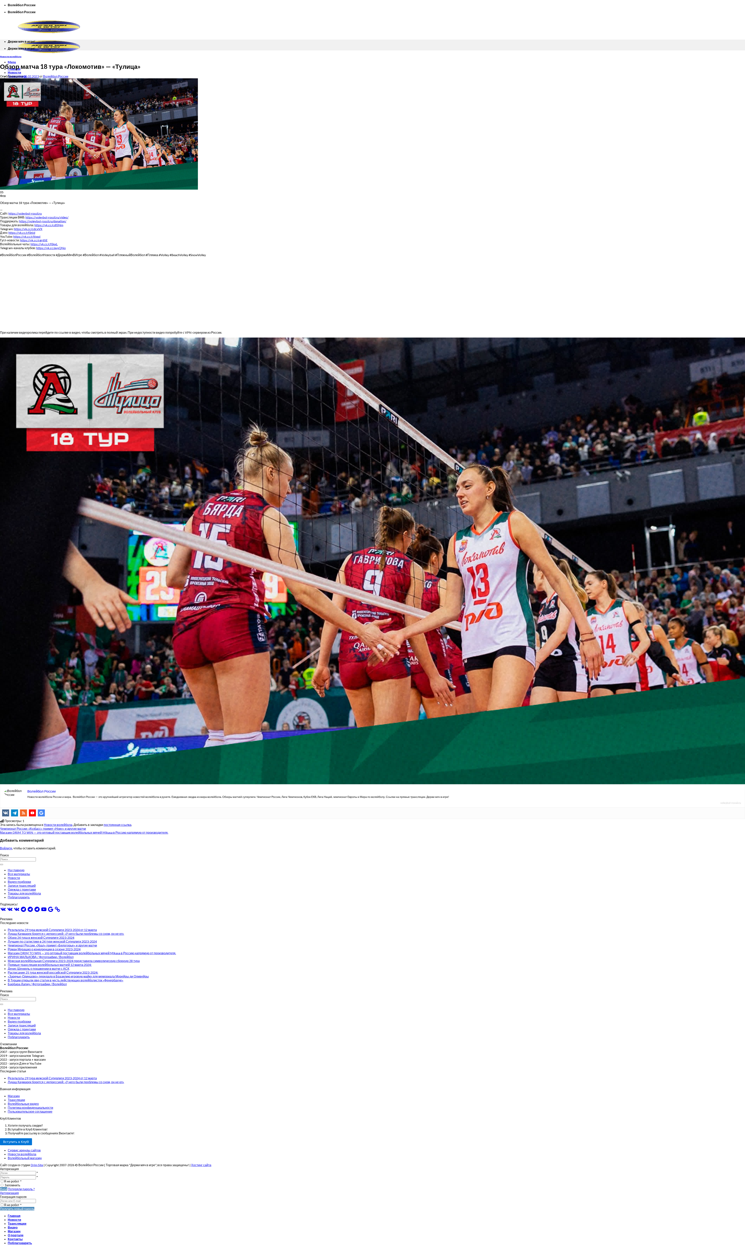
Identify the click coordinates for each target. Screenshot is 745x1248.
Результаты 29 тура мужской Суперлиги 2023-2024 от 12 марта (52, 930)
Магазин (14, 1096)
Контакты (15, 1239)
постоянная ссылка (117, 825)
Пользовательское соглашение (30, 1111)
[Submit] (1, 864)
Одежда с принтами (22, 889)
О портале (15, 1235)
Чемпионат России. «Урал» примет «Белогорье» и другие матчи (52, 945)
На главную (16, 870)
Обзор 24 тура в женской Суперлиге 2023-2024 (41, 937)
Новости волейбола (10, 56)
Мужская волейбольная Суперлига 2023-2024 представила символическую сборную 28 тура (74, 961)
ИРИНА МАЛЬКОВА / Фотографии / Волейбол (41, 957)
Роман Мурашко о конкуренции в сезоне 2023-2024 (44, 949)
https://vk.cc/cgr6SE (34, 240)
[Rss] (23, 812)
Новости (14, 72)
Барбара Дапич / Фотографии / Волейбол (37, 984)
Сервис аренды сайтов (24, 1150)
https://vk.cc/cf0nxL (44, 244)
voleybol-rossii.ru (730, 802)
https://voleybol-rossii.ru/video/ (47, 217)
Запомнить (12, 1185)
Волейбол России (55, 76)
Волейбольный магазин (25, 1158)
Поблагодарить (19, 897)
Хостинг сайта (201, 1165)
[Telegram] (14, 812)
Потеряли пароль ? (21, 1189)
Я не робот (13, 1181)
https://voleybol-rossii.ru (25, 213)
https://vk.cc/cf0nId (22, 232)
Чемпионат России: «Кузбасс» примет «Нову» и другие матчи (43, 828)
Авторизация (9, 1193)
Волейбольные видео (23, 1103)
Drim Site (37, 1165)
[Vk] (5, 812)
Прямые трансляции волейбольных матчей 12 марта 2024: (50, 964)
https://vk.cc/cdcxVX (28, 229)
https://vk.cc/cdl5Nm (49, 225)
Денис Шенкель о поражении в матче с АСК (38, 968)
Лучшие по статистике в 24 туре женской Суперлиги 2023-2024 (52, 941)
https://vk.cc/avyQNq (51, 248)
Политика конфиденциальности (30, 1107)
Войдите (6, 848)
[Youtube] (32, 812)
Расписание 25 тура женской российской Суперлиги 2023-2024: (53, 972)
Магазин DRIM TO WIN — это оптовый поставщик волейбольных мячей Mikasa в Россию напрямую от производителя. (84, 832)
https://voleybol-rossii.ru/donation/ (42, 221)
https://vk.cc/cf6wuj (26, 236)
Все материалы (19, 874)
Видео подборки (19, 882)
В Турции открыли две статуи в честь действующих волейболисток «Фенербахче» (65, 980)
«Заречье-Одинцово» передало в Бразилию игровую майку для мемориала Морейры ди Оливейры (78, 976)
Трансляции (16, 1100)
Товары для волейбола (24, 893)
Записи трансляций (22, 885)
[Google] (41, 812)
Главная (14, 1216)
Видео (13, 1227)
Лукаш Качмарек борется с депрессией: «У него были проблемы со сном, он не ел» (66, 933)
